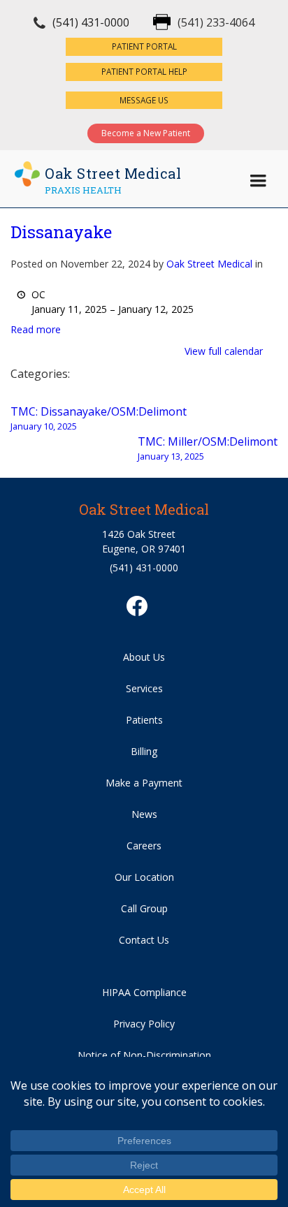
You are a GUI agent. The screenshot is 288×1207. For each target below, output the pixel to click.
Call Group (144, 908)
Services (144, 688)
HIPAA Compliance (144, 992)
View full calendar (224, 351)
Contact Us (144, 939)
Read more (35, 329)
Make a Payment (144, 782)
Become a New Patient (145, 133)
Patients (144, 719)
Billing (144, 751)
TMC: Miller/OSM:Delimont (208, 448)
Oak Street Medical (209, 263)
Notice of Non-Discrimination (144, 1055)
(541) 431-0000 (90, 22)
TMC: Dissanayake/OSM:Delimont (98, 418)
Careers (144, 845)
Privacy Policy (144, 1023)
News (144, 814)
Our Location (144, 877)
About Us (144, 657)
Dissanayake (61, 232)
